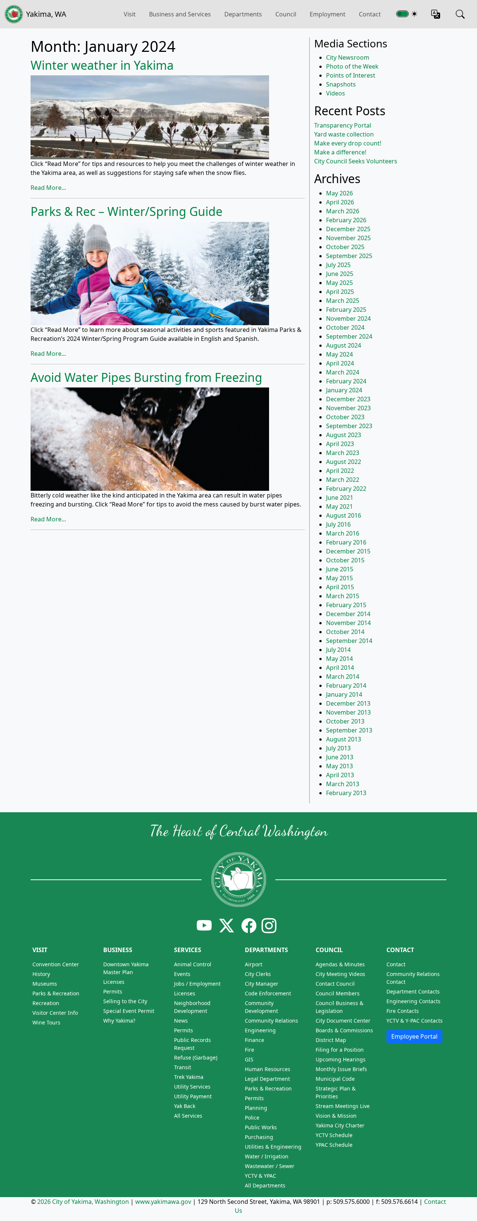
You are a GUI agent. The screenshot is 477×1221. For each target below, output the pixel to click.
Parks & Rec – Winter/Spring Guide (126, 211)
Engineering (260, 1030)
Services (187, 950)
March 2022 (342, 479)
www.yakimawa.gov (163, 1202)
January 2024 (344, 390)
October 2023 (345, 417)
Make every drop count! (347, 143)
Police (252, 1117)
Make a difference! (340, 152)
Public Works (261, 1127)
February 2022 (346, 488)
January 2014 (344, 694)
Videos (335, 93)
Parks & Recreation (55, 993)
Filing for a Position (340, 1049)
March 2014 (342, 676)
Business (117, 950)
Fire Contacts (402, 1010)
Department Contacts (413, 991)
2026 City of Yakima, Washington (83, 1202)
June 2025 (339, 274)
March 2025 (342, 300)
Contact (370, 14)
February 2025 (346, 309)
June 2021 (339, 497)
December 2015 (348, 551)
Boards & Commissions (344, 1030)
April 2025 (340, 292)
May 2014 (339, 659)
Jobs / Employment (197, 983)
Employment (327, 14)
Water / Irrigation (266, 1156)
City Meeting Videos (340, 973)
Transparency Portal (342, 125)
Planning (256, 1107)
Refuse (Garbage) (195, 1057)
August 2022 (343, 462)
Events (182, 973)
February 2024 (346, 381)
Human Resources (267, 1069)
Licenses (113, 981)
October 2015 (345, 560)
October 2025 (345, 247)
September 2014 (349, 641)
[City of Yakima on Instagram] (268, 925)
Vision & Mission (336, 1115)
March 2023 (342, 453)
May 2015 (339, 578)
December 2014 (348, 614)
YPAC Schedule (334, 1144)
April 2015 (340, 587)
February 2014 (346, 685)
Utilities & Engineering (273, 1146)
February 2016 (346, 542)
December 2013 (348, 703)
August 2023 (343, 435)
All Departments (265, 1185)
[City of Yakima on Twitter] (226, 925)
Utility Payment (193, 1096)
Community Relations (271, 1020)
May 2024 (339, 354)
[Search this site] (460, 14)
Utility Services (192, 1086)
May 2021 (339, 506)
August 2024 (343, 345)
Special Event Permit (128, 1010)
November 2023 (348, 408)
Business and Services (180, 14)
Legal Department (267, 1078)
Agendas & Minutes (340, 964)
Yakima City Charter (340, 1125)
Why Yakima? (119, 1020)
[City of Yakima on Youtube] (204, 925)
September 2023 (349, 426)
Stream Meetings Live (343, 1105)
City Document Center (343, 1020)
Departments (243, 14)
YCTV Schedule (334, 1135)
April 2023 (340, 444)
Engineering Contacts (413, 1001)
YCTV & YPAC (260, 1175)
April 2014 (340, 667)
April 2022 (340, 471)
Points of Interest (350, 75)
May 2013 (339, 766)
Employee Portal (414, 1036)
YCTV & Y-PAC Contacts (414, 1020)
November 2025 (348, 238)
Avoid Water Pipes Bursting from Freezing (146, 377)
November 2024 (348, 318)
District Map (331, 1039)
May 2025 (339, 283)
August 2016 (343, 515)
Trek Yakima (188, 1076)
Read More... (48, 187)
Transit (182, 1067)
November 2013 (348, 712)
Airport (253, 964)
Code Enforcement (268, 993)
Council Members (338, 993)
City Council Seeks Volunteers (355, 161)
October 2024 (345, 327)
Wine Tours (46, 1022)
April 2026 (340, 202)
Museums (44, 983)
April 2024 (340, 363)
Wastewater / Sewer (269, 1166)
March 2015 (342, 596)
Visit (39, 950)
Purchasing (259, 1136)
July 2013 (338, 748)
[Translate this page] (435, 14)
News (181, 1020)
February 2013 (346, 793)
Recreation (45, 1003)
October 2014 (345, 632)
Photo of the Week (352, 66)
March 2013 (342, 784)
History (41, 973)
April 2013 (340, 775)
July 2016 (338, 524)
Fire (249, 1049)
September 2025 (349, 256)
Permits (112, 991)
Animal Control (192, 964)
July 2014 (338, 650)
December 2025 (348, 229)
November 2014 (348, 623)
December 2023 (348, 399)
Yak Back (184, 1105)
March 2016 (342, 533)
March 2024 (342, 372)
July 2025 (338, 265)
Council (285, 14)
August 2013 (343, 739)
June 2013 (339, 757)
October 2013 (345, 721)
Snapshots (341, 84)
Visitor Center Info (55, 1012)
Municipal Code (335, 1078)
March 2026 (342, 211)
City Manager (261, 983)
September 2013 (349, 730)
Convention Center (55, 964)
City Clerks (258, 973)
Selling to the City (125, 1001)
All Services (188, 1115)
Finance (254, 1039)
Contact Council (335, 983)
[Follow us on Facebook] (248, 925)
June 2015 (339, 569)
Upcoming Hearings (341, 1059)
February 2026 (346, 220)
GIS (249, 1059)
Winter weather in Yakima (102, 65)
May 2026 (339, 193)
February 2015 (346, 605)
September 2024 (349, 336)
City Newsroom (347, 57)
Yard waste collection (344, 134)
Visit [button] (130, 14)
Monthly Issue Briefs (341, 1069)
